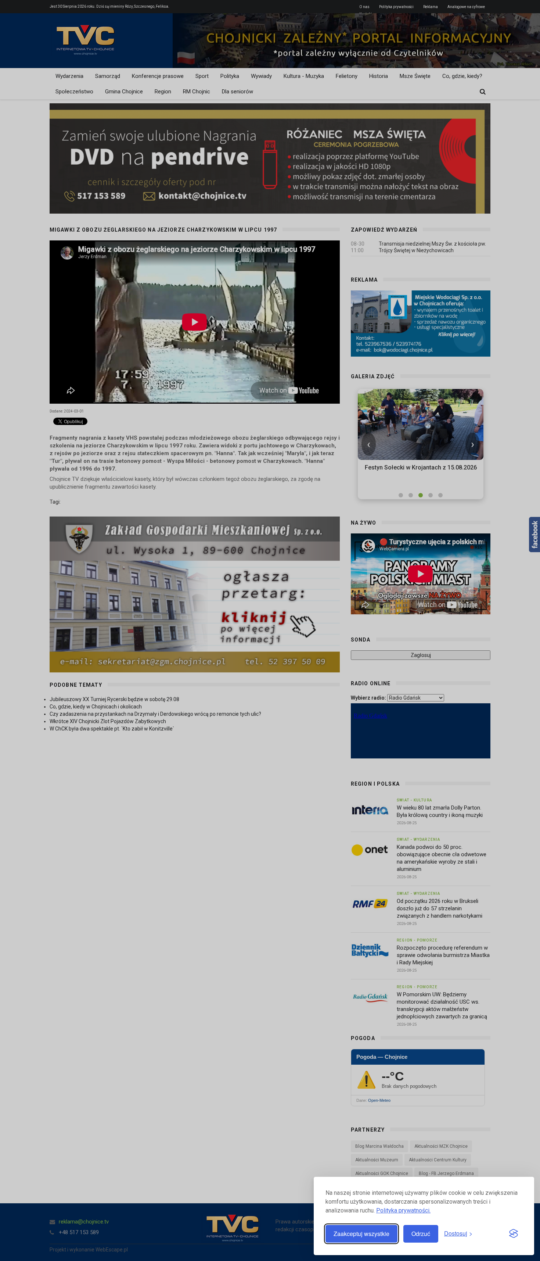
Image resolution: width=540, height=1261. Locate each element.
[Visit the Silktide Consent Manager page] (513, 1234)
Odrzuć (420, 1233)
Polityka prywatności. (403, 1210)
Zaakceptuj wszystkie (361, 1233)
